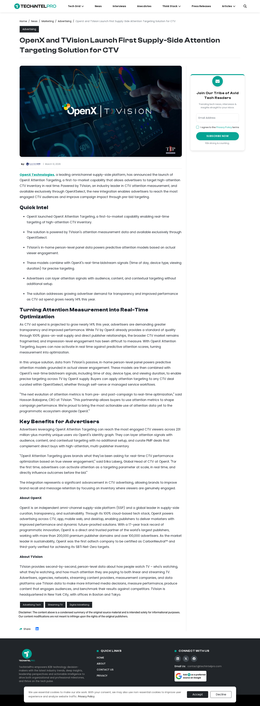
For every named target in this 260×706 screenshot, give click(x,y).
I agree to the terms (219, 127)
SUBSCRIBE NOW (217, 136)
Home (23, 21)
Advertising (64, 21)
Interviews (119, 6)
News (98, 6)
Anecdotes (144, 6)
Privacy (102, 675)
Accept (197, 694)
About (101, 663)
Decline (221, 694)
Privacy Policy (224, 127)
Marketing (48, 21)
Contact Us (105, 669)
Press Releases (201, 6)
